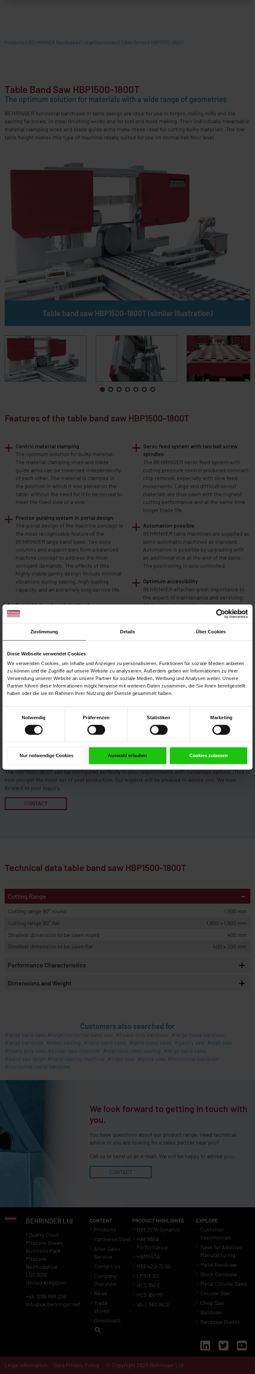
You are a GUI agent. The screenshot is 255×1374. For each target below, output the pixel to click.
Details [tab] (127, 631)
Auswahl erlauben (127, 755)
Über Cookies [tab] (211, 631)
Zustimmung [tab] (44, 631)
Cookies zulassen (208, 755)
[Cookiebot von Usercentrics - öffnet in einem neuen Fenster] (220, 613)
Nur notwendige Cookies (46, 755)
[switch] (96, 730)
